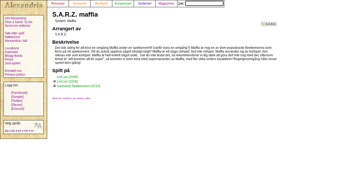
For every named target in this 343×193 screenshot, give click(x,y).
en (19, 131)
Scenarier (80, 3)
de (13, 131)
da (7, 131)
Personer (58, 3)
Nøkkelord (12, 37)
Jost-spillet (12, 63)
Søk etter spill (14, 33)
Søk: (181, 3)
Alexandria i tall (16, 41)
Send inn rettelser (18, 26)
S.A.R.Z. (271, 24)
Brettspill (101, 3)
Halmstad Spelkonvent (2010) (78, 86)
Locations (12, 48)
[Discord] (17, 109)
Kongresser (123, 3)
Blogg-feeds (14, 56)
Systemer (145, 3)
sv (32, 131)
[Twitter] (16, 101)
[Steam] (16, 105)
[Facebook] (19, 93)
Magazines (166, 3)
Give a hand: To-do (18, 22)
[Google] (17, 97)
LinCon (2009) (67, 81)
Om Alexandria (15, 18)
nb (26, 131)
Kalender (11, 52)
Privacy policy (15, 74)
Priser (9, 59)
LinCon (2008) (67, 77)
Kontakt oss (13, 71)
